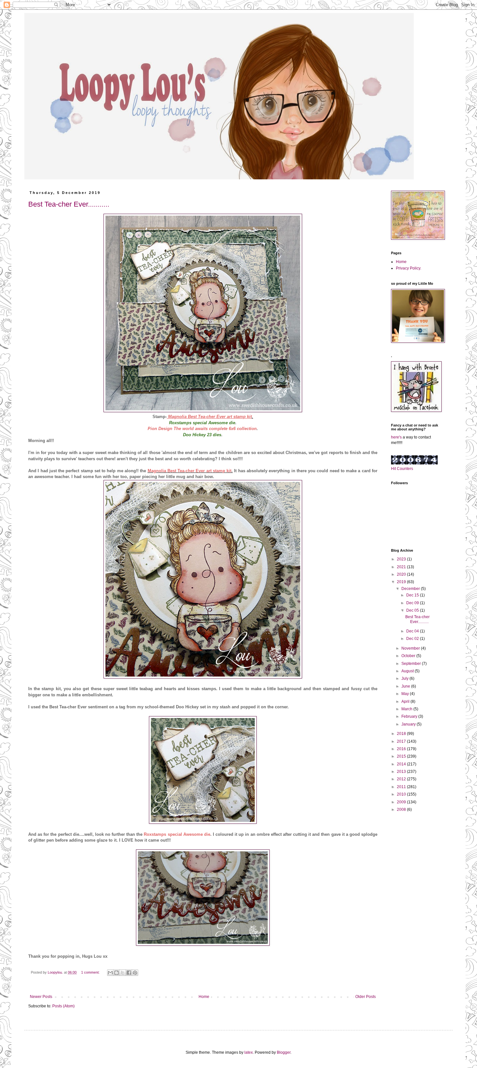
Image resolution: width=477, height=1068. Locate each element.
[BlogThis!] (116, 972)
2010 (402, 794)
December (411, 588)
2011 (402, 787)
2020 (402, 574)
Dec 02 (413, 638)
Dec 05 (413, 610)
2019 (402, 582)
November (411, 648)
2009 (402, 802)
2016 (402, 749)
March (407, 709)
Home (204, 996)
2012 (402, 779)
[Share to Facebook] (129, 972)
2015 (402, 756)
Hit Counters (402, 468)
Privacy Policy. (408, 268)
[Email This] (110, 972)
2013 (402, 771)
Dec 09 (413, 603)
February (409, 716)
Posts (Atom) (63, 1006)
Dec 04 (413, 631)
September (411, 663)
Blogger (283, 1052)
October (408, 656)
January (409, 724)
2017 (402, 741)
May (405, 693)
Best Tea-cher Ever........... (68, 204)
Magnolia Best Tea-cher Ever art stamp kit (210, 416)
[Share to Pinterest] (135, 972)
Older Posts (365, 996)
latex (248, 1052)
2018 (402, 733)
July (405, 678)
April (405, 701)
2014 (402, 764)
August (408, 671)
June (406, 686)
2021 (402, 567)
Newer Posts (41, 996)
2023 (402, 559)
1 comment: (91, 972)
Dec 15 (413, 595)
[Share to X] (122, 972)
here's (396, 437)
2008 (402, 809)
